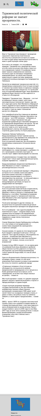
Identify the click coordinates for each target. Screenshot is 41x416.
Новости (14, 413)
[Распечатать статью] (23, 24)
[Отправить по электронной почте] (26, 24)
